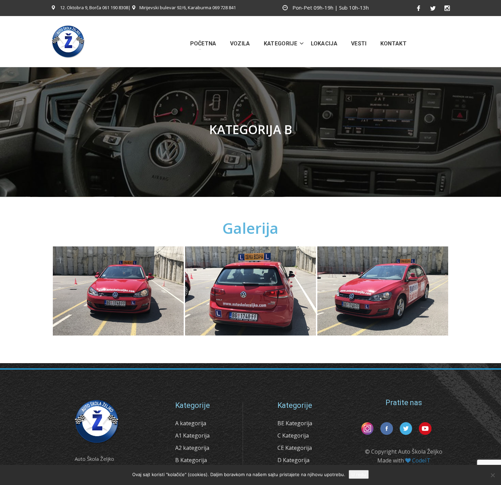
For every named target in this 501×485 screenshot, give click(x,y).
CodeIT (421, 460)
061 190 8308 (115, 7)
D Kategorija (293, 460)
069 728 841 (224, 7)
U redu (358, 474)
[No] (492, 475)
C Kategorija (293, 435)
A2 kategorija (192, 448)
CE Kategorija (294, 448)
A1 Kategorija (192, 435)
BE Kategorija (294, 423)
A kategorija (190, 423)
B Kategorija (191, 460)
